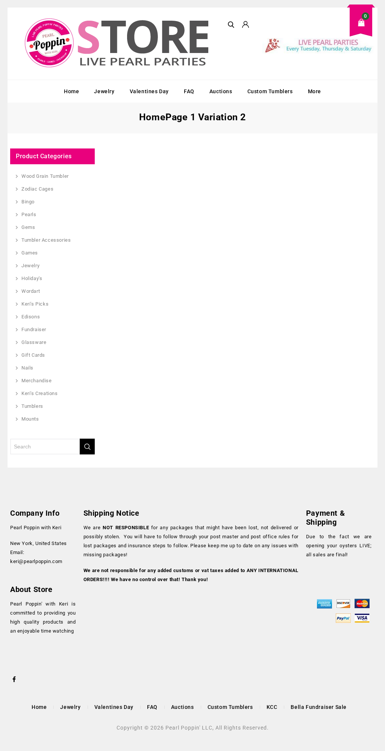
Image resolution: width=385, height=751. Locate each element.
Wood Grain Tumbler (45, 176)
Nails (27, 368)
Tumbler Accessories (46, 240)
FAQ (189, 91)
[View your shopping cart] (318, 28)
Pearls (28, 214)
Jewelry (104, 91)
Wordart (30, 291)
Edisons (30, 316)
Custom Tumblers (270, 91)
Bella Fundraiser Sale (319, 707)
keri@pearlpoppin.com (36, 561)
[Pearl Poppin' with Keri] (118, 43)
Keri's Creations (39, 393)
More (314, 91)
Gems (28, 227)
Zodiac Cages (37, 189)
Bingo (28, 201)
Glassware (33, 342)
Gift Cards (33, 355)
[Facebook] (14, 678)
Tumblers (32, 406)
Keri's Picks (35, 304)
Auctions (220, 91)
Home (71, 91)
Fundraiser (33, 329)
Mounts (30, 419)
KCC (272, 707)
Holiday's (31, 278)
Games (29, 253)
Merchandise (36, 380)
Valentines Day (149, 91)
